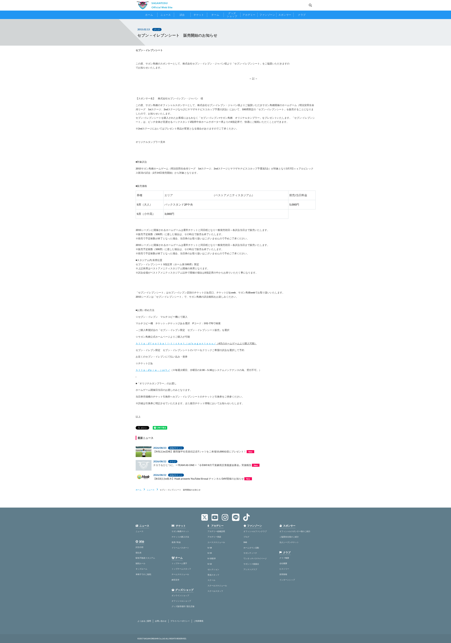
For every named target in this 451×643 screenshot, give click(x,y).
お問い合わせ (160, 621)
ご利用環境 (198, 621)
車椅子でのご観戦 (143, 574)
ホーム (138, 490)
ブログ (246, 537)
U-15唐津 (212, 558)
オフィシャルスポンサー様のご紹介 (294, 531)
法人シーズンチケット (289, 542)
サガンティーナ (250, 553)
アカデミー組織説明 (216, 531)
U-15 (210, 553)
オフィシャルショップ (181, 601)
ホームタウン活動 (251, 547)
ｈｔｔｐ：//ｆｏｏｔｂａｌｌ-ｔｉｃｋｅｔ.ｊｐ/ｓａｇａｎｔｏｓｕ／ (176, 343)
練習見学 (175, 580)
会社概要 (283, 563)
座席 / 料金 (176, 542)
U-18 (210, 547)
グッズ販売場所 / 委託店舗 (183, 606)
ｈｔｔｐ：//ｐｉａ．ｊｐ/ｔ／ (153, 369)
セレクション (213, 569)
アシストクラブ (250, 569)
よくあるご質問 (144, 621)
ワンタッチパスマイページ (255, 558)
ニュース (151, 490)
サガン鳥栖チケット (180, 531)
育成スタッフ (213, 575)
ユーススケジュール (216, 542)
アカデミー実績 (214, 537)
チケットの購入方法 (180, 537)
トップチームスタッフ (181, 569)
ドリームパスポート (180, 547)
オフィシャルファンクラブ (255, 531)
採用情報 (283, 574)
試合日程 (139, 547)
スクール (211, 580)
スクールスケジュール (217, 585)
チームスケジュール (180, 574)
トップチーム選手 (179, 563)
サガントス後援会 (251, 564)
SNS (245, 542)
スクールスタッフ (215, 591)
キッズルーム (141, 569)
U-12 (210, 564)
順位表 (138, 552)
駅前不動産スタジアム (145, 558)
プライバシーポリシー (180, 621)
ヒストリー (284, 569)
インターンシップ (287, 580)
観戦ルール (140, 563)
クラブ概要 (284, 558)
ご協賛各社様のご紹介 (289, 537)
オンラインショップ (180, 595)
